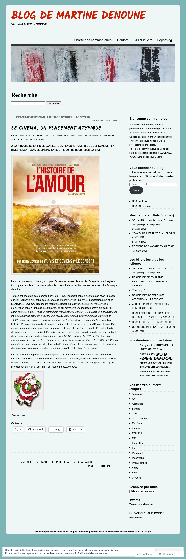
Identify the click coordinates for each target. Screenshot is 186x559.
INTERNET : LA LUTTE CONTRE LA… (156, 347)
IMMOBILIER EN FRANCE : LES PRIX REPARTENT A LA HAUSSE (53, 116)
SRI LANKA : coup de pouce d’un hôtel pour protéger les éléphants (152, 222)
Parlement (137, 453)
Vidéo (135, 467)
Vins (134, 472)
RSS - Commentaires (143, 206)
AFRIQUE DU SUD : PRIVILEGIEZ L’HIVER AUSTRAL (150, 306)
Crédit (135, 413)
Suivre (136, 190)
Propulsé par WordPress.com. (51, 531)
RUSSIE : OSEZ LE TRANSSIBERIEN (152, 322)
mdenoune (49, 135)
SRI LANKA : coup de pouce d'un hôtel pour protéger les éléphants (152, 270)
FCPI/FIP (137, 433)
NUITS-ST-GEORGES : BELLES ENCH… (156, 355)
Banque (136, 408)
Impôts (72, 135)
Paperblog (164, 39)
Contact (122, 39)
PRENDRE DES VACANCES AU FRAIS (153, 246)
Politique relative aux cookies (92, 553)
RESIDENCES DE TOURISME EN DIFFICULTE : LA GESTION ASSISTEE (153, 315)
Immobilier (137, 443)
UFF (22, 139)
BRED (111, 135)
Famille (136, 428)
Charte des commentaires (93, 39)
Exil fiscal (137, 423)
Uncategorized (94, 135)
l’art (19, 289)
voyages (136, 477)
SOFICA (15, 139)
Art (133, 398)
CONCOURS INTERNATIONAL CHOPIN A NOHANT (153, 235)
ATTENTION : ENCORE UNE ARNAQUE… (156, 364)
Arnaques (137, 394)
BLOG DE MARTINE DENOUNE (78, 16)
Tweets (134, 499)
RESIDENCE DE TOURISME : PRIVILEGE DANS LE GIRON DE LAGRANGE (150, 281)
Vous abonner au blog (146, 167)
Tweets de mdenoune (141, 504)
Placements (81, 135)
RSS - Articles (139, 201)
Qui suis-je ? (143, 39)
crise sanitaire (139, 418)
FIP (134, 438)
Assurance (137, 403)
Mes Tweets (135, 517)
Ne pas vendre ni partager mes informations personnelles (102, 531)
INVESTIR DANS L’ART (104, 120)
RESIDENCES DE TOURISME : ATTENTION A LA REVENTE (149, 297)
